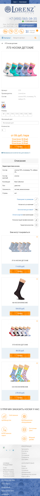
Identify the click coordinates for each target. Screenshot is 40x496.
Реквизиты (25, 457)
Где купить (25, 449)
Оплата (24, 453)
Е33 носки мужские (20, 387)
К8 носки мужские (20, 303)
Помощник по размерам (25, 199)
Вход (15, 2)
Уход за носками (8, 476)
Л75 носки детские (20, 345)
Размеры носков (8, 474)
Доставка (25, 459)
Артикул (4, 90)
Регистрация (23, 2)
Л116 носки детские (20, 260)
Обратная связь (8, 470)
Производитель (7, 93)
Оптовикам (25, 455)
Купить (20, 147)
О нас (5, 468)
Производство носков (29, 474)
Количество (6, 126)
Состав (4, 96)
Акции (24, 466)
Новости (24, 468)
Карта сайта (26, 476)
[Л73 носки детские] (20, 69)
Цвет (3, 102)
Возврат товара (8, 472)
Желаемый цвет (7, 119)
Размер (4, 111)
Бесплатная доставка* (25, 209)
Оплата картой (17, 215)
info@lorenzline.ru (28, 25)
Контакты (25, 451)
